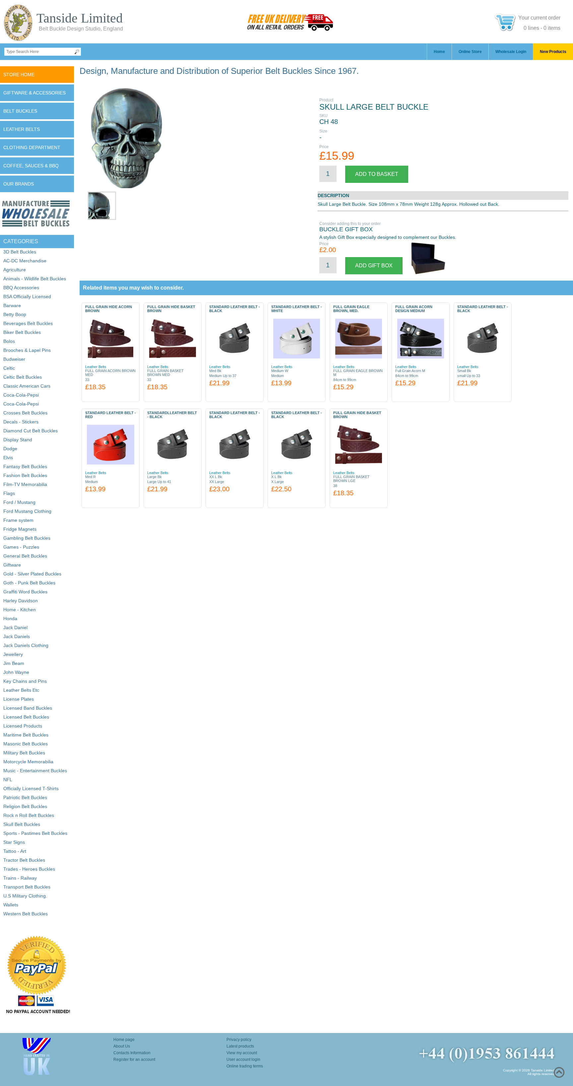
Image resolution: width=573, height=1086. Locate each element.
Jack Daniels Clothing (25, 645)
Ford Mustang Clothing (27, 511)
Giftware (12, 565)
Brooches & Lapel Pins (27, 350)
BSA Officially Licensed (27, 296)
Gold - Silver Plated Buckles (32, 573)
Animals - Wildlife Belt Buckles (34, 278)
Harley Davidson (20, 600)
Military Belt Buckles (24, 752)
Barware (12, 305)
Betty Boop (14, 314)
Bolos (9, 341)
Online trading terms (244, 1066)
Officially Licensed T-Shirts (31, 788)
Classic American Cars (26, 386)
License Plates (18, 699)
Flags (9, 493)
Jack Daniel (15, 627)
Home (439, 51)
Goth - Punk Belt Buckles (29, 582)
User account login (243, 1059)
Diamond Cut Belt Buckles (30, 430)
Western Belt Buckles (25, 913)
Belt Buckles (20, 111)
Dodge (10, 448)
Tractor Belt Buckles (24, 860)
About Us (121, 1046)
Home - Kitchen (19, 609)
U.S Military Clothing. (25, 895)
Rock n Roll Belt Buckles (28, 815)
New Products (553, 51)
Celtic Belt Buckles (22, 377)
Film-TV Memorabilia (25, 484)
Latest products (240, 1046)
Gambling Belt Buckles (26, 538)
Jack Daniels (16, 636)
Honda (10, 618)
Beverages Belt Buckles (28, 323)
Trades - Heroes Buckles (29, 869)
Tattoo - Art (14, 851)
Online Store (470, 51)
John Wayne (16, 672)
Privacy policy (238, 1039)
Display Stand (17, 439)
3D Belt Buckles (19, 251)
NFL (7, 779)
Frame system (18, 520)
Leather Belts (21, 129)
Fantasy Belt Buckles (25, 466)
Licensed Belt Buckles (26, 717)
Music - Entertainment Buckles (35, 770)
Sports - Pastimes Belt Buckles (35, 833)
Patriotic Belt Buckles (25, 797)
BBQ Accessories (21, 287)
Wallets (10, 904)
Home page (124, 1039)
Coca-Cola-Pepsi (21, 395)
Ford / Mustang (19, 502)
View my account (241, 1053)
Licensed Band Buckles (27, 708)
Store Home (18, 74)
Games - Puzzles (21, 547)
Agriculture (14, 269)
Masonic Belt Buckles (25, 743)
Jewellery (13, 654)
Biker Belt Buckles (22, 332)
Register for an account (134, 1059)
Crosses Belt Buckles (25, 412)
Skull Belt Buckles (21, 824)
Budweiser (14, 359)
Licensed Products (22, 726)
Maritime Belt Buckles (25, 734)
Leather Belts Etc (21, 690)
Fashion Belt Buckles (25, 475)
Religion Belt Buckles (25, 806)
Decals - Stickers (20, 421)
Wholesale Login (510, 51)
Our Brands (18, 184)
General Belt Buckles (25, 556)
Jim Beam (13, 663)
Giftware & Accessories (34, 92)
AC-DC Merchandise (24, 260)
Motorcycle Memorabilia (28, 761)
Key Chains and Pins (25, 681)
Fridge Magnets (19, 529)
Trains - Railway (20, 878)
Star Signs (14, 842)
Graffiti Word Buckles (25, 591)
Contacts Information (132, 1053)
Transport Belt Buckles (26, 887)
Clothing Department (31, 147)
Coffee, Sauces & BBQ (31, 165)
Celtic (9, 368)
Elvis (8, 457)
